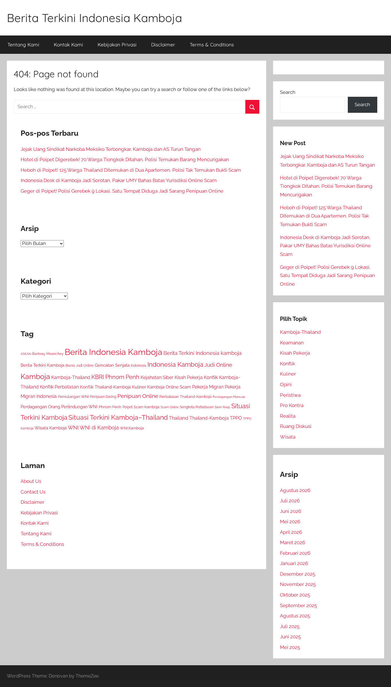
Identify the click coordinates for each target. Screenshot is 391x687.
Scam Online (170, 407)
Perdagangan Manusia (229, 396)
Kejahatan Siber (157, 377)
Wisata (287, 437)
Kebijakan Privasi (117, 45)
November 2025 (298, 584)
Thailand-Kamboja (209, 418)
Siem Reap (222, 407)
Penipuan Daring (103, 397)
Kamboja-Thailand (70, 377)
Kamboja (35, 376)
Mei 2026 (290, 521)
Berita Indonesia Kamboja (113, 352)
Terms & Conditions (212, 45)
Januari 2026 (294, 563)
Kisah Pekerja (189, 377)
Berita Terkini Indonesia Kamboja (94, 18)
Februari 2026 (295, 553)
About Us (31, 481)
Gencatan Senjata (112, 365)
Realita (287, 416)
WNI (73, 428)
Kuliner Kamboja (148, 387)
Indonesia (138, 366)
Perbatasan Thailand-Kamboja (185, 396)
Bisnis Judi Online (80, 365)
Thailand (178, 418)
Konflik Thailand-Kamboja (105, 387)
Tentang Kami (23, 45)
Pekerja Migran (208, 387)
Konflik (287, 363)
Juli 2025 (289, 626)
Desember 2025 (297, 574)
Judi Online (218, 365)
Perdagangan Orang (40, 406)
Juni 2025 (290, 636)
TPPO (236, 418)
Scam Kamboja (146, 407)
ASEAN (26, 354)
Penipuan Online (137, 396)
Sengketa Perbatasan (197, 407)
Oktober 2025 (295, 595)
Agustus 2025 (295, 616)
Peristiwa (290, 395)
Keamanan (292, 343)
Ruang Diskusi (295, 426)
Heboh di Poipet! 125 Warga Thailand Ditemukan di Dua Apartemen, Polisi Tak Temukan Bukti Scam (131, 170)
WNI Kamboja (132, 428)
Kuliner (288, 374)
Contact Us (33, 492)
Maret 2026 (292, 542)
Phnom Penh (110, 407)
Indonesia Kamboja (175, 364)
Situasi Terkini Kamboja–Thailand (118, 417)
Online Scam (178, 387)
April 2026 (291, 532)
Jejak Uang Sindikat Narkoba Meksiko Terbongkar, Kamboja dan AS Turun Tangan (111, 149)
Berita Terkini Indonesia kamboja (202, 353)
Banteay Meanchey (48, 354)
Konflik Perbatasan (59, 387)
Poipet (128, 407)
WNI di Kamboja (99, 428)
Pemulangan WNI (73, 396)
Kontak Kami (68, 45)
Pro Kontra (291, 405)
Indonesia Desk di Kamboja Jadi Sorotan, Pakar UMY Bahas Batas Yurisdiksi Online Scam (119, 180)
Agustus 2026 (295, 490)
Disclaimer (163, 45)
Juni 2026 (290, 511)
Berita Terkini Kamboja (42, 365)
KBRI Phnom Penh (115, 377)
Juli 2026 (290, 501)
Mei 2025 (290, 647)
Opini (286, 384)
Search (287, 92)
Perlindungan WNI (79, 406)
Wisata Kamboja (51, 428)
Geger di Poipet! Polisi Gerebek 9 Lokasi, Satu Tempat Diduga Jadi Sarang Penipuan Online (122, 191)
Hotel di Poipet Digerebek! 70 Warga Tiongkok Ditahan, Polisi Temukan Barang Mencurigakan (125, 159)
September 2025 (298, 605)
